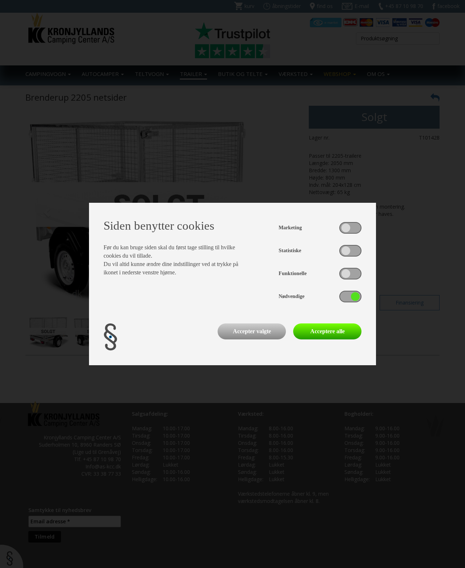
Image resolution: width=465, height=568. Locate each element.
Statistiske (290, 250)
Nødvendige (291, 296)
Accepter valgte (252, 331)
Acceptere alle (327, 331)
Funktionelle (293, 273)
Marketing (290, 227)
